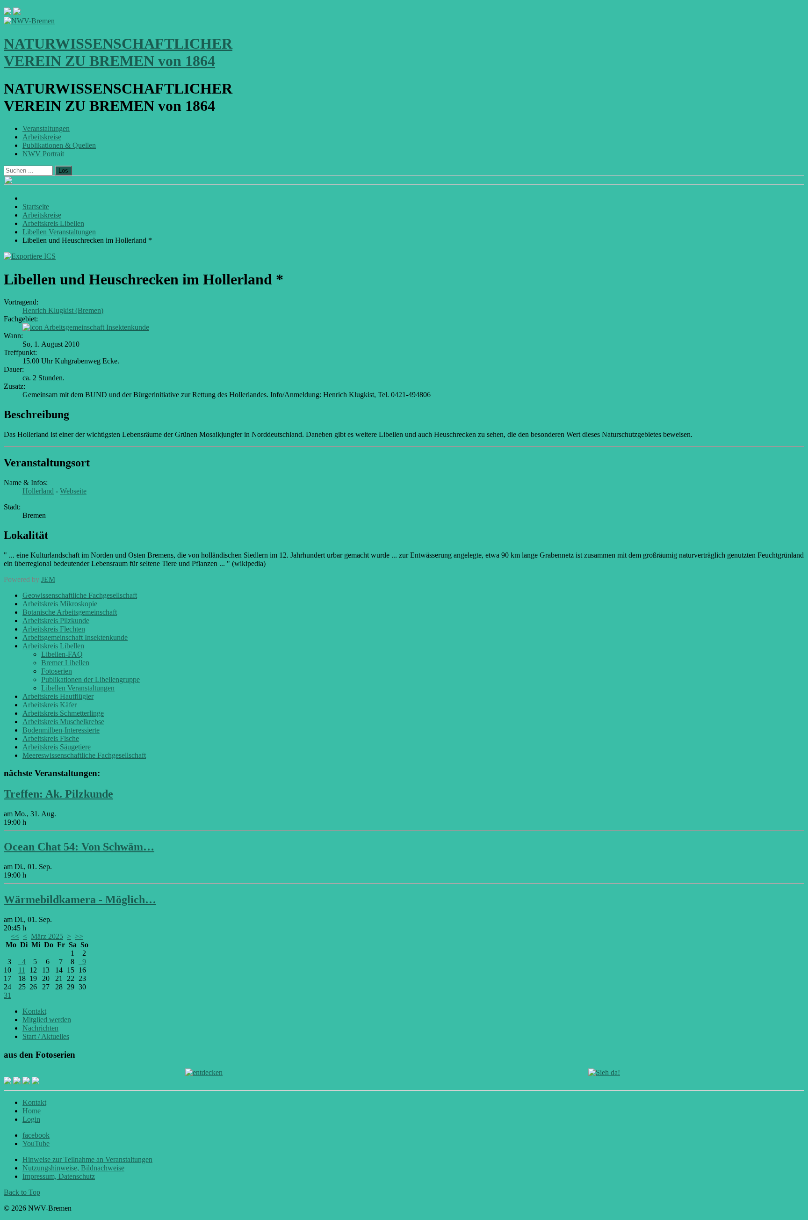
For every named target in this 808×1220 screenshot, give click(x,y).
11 (21, 970)
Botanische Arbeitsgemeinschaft (69, 612)
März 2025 (47, 936)
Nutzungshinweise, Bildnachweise (73, 1168)
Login (31, 1119)
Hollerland (38, 491)
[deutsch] (17, 12)
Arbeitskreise (41, 137)
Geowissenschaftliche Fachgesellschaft (79, 595)
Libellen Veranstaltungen (78, 688)
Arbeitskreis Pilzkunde (55, 621)
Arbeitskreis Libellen (53, 646)
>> (79, 936)
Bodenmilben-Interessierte (61, 730)
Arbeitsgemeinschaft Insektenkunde (96, 327)
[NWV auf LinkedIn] (27, 1082)
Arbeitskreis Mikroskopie (59, 604)
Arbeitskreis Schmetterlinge (63, 713)
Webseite (73, 491)
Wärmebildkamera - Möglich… (80, 899)
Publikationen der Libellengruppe (90, 679)
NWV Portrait (43, 154)
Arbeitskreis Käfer (49, 705)
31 (7, 995)
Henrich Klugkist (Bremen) (62, 310)
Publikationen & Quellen (59, 145)
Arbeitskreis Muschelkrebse (63, 722)
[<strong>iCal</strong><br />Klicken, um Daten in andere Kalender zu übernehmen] (30, 256)
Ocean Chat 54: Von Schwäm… (79, 847)
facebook (36, 1135)
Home (31, 1111)
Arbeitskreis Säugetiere (56, 747)
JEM (48, 579)
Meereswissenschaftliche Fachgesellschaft (84, 755)
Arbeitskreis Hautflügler (58, 696)
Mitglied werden (46, 1020)
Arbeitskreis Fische (50, 738)
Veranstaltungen (46, 128)
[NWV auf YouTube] (35, 1082)
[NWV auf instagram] (17, 1082)
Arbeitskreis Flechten (53, 629)
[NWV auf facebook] (8, 1082)
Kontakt (34, 1011)
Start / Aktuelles (45, 1036)
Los (63, 170)
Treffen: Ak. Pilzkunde (58, 794)
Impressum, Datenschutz (58, 1176)
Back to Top (22, 1192)
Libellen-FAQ (62, 654)
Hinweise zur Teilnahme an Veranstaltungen (87, 1159)
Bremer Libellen (65, 663)
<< (15, 936)
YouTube (36, 1143)
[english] (7, 12)
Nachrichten (40, 1028)
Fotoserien (56, 671)
